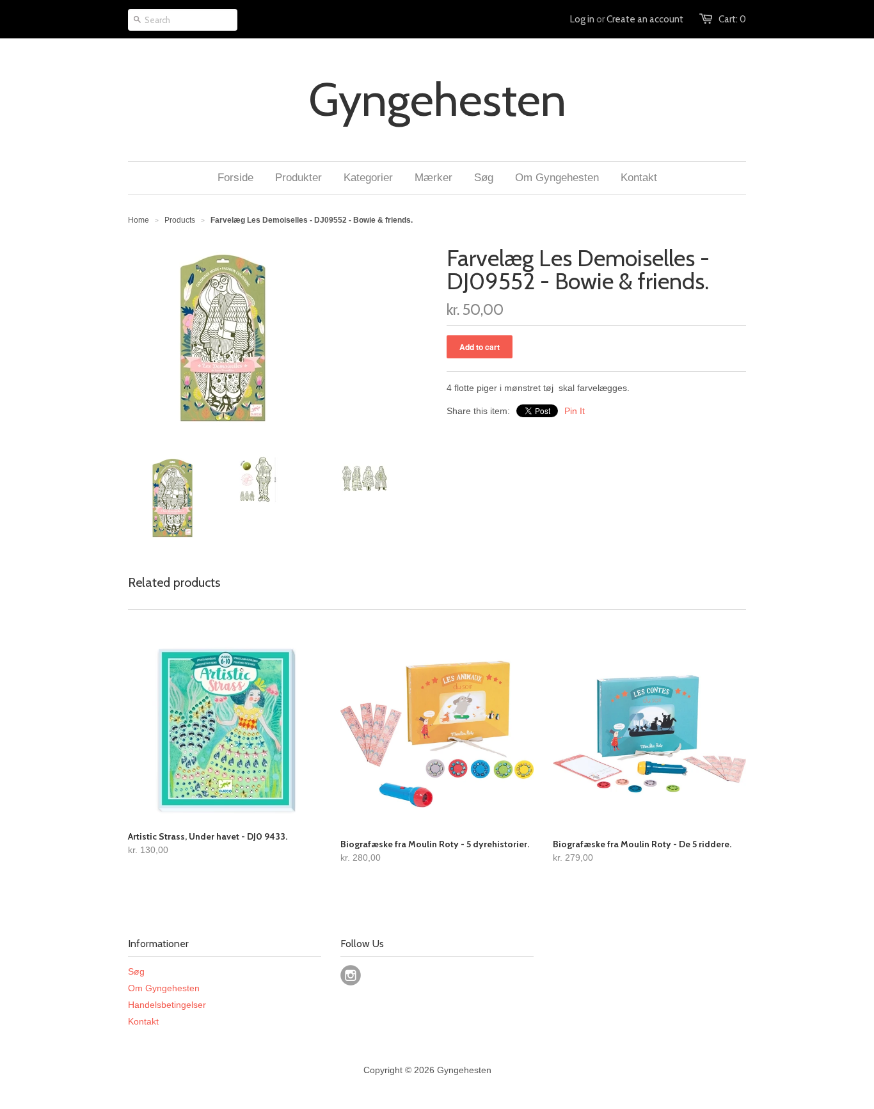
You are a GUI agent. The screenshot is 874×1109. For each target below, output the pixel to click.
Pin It (574, 411)
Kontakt (143, 1021)
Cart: (732, 19)
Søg (136, 971)
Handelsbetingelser (167, 1005)
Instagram (350, 975)
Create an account (645, 19)
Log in (582, 19)
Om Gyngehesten (164, 988)
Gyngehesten (437, 100)
